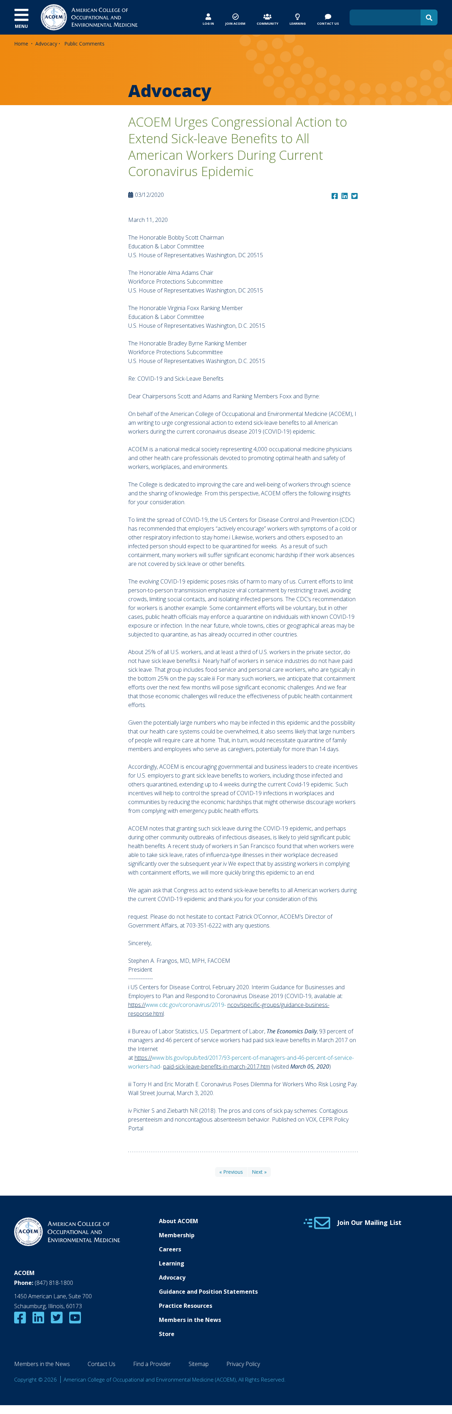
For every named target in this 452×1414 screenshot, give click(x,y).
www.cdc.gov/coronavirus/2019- (185, 1005)
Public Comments (84, 43)
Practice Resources (185, 1306)
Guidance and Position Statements (208, 1291)
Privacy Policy (243, 1364)
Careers (170, 1249)
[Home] (89, 16)
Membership (177, 1235)
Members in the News (190, 1320)
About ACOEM (178, 1221)
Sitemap (199, 1364)
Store (166, 1334)
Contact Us (101, 1364)
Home (21, 43)
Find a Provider (152, 1364)
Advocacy (46, 43)
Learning (171, 1263)
